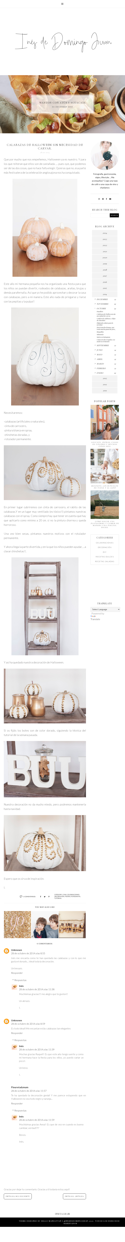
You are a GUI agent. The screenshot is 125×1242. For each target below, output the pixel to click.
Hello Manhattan (51, 1221)
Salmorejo (100, 334)
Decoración (59, 896)
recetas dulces (105, 557)
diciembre (102, 299)
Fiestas (67, 896)
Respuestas (20, 980)
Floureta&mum (19, 1087)
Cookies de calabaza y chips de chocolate (106, 319)
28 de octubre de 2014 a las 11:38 (36, 989)
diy (105, 552)
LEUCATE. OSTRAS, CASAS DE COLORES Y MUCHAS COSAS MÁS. (104, 444)
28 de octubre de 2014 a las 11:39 (36, 1049)
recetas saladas (104, 561)
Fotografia (75, 896)
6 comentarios (29, 896)
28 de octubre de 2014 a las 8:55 (28, 953)
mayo (99, 354)
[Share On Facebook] (40, 896)
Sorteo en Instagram (103, 337)
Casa (65, 894)
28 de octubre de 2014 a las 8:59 (28, 1023)
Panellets (100, 311)
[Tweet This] (44, 896)
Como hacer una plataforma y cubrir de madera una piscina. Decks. (105, 524)
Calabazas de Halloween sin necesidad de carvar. (106, 315)
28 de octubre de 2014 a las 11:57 (28, 1090)
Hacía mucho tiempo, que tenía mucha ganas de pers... (106, 328)
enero (100, 373)
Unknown (16, 949)
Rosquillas (100, 332)
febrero (101, 368)
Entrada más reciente (18, 1196)
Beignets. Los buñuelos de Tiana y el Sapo (104, 487)
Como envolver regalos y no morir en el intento (106, 341)
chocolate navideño (62, 102)
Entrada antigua (74, 1196)
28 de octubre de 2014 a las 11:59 (36, 1119)
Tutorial (58, 898)
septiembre (103, 345)
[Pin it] (49, 896)
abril (100, 359)
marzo (100, 363)
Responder (17, 972)
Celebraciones (73, 894)
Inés (21, 985)
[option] (62, 104)
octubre (101, 308)
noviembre (102, 304)
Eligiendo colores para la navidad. (105, 324)
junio (99, 350)
